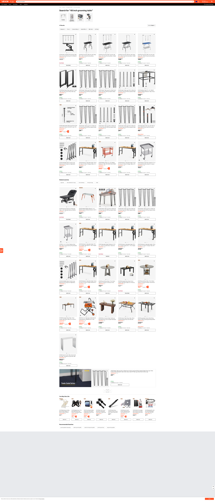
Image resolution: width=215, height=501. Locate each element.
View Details (68, 65)
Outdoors (63, 7)
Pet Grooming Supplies (77, 7)
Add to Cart (88, 65)
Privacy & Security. (41, 498)
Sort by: (149, 25)
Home (60, 7)
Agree (209, 498)
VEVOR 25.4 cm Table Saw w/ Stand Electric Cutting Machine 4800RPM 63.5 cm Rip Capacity (87, 319)
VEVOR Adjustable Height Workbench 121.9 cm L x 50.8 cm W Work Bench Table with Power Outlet (107, 246)
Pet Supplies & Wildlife (69, 7)
